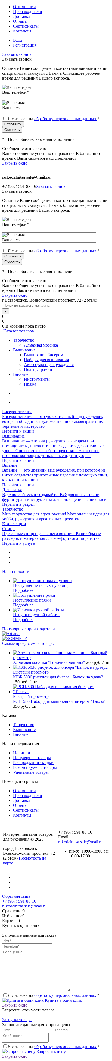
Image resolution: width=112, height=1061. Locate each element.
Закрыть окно (14, 163)
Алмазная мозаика (41, 345)
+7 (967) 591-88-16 (19, 901)
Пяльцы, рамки (38, 369)
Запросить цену (51, 1051)
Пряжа (30, 384)
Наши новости (15, 571)
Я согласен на (53, 118)
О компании (24, 6)
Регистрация (24, 45)
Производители (27, 11)
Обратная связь (16, 896)
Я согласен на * (53, 995)
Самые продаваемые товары (28, 643)
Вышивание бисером (43, 354)
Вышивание (24, 729)
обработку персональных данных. (65, 118)
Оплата (20, 21)
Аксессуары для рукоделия (49, 364)
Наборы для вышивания (46, 359)
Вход (17, 40)
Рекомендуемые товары (35, 767)
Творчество (23, 724)
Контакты (22, 31)
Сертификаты (26, 26)
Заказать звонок (17, 54)
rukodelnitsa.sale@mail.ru (80, 842)
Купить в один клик (63, 1000)
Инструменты (37, 379)
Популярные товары (32, 757)
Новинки (21, 752)
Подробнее (23, 590)
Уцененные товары (31, 772)
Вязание (20, 734)
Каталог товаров (18, 331)
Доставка (21, 16)
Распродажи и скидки (33, 762)
